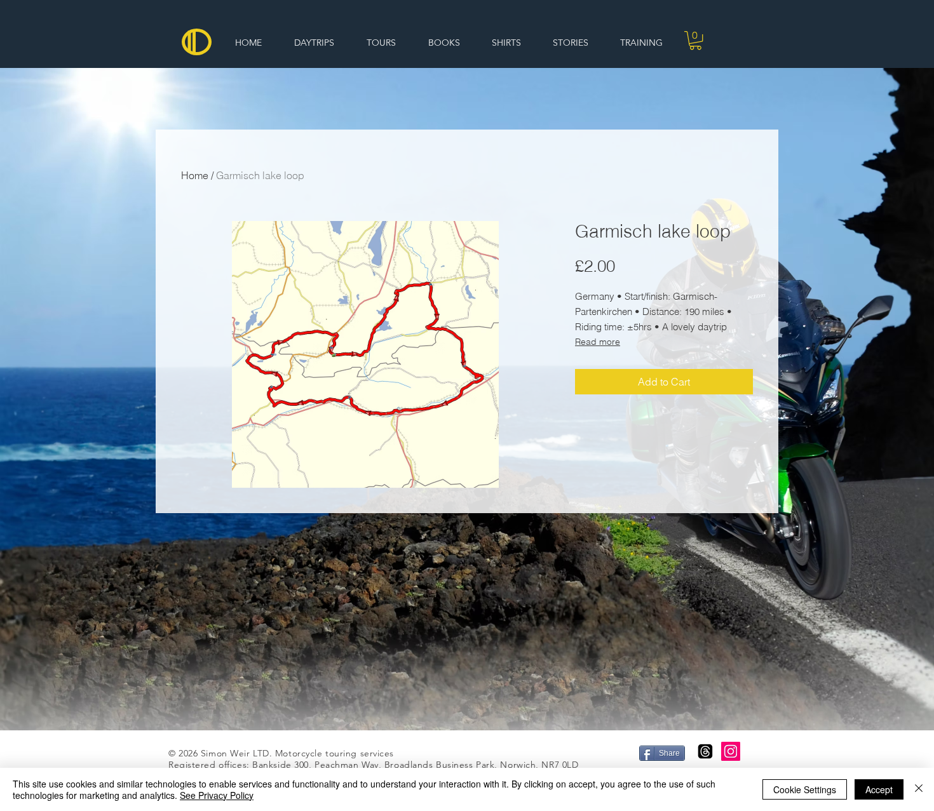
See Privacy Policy (217, 795)
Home (194, 175)
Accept (879, 789)
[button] (695, 40)
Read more (597, 341)
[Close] (918, 789)
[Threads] (705, 751)
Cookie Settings (804, 789)
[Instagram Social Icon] (730, 751)
